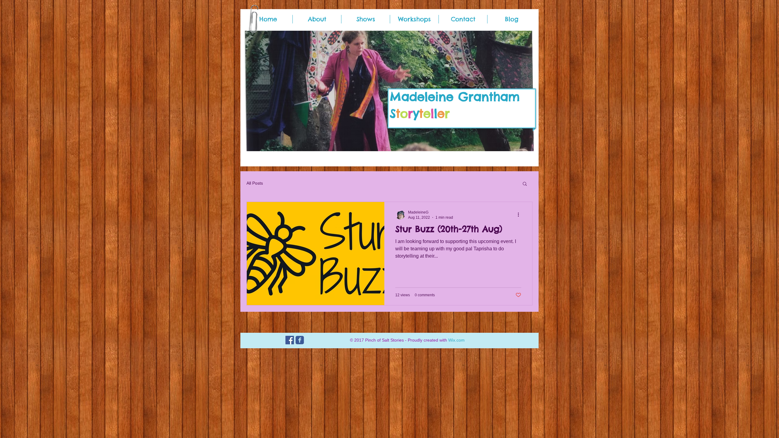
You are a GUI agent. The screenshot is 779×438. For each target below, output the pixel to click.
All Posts (254, 183)
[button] (525, 184)
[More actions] (520, 214)
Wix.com (456, 340)
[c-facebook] (299, 340)
